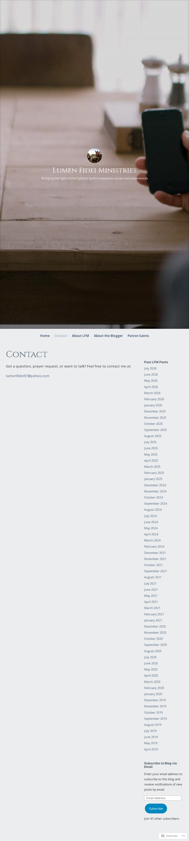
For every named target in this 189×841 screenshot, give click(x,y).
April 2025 (151, 461)
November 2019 (155, 706)
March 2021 (152, 608)
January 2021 (153, 620)
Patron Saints (138, 336)
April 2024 (151, 534)
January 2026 (153, 405)
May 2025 (150, 454)
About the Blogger (108, 336)
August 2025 (152, 436)
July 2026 (150, 368)
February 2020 (154, 688)
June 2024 (151, 522)
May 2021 (150, 596)
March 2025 (152, 467)
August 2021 (152, 577)
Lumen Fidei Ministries (95, 170)
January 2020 (153, 694)
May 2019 (150, 743)
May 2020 (150, 669)
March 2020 (152, 682)
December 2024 (155, 485)
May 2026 (150, 381)
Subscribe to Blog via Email (160, 765)
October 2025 (153, 424)
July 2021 (150, 583)
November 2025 (155, 418)
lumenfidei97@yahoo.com (27, 375)
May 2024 (150, 528)
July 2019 (150, 731)
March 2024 (152, 540)
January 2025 (153, 479)
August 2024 (152, 510)
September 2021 (155, 571)
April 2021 (151, 602)
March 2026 (152, 393)
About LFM (80, 336)
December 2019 (155, 700)
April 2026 (151, 387)
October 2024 (153, 497)
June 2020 (151, 663)
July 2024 (150, 516)
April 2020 (151, 675)
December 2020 (155, 626)
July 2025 (150, 442)
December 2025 (155, 411)
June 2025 (151, 448)
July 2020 (150, 657)
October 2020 (153, 639)
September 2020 (155, 645)
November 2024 (155, 491)
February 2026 (154, 399)
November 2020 (155, 633)
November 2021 (155, 559)
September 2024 (155, 503)
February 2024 (154, 546)
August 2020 (152, 651)
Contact (60, 336)
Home (45, 336)
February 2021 (154, 614)
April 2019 (151, 749)
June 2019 (151, 737)
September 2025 (155, 430)
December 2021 (155, 553)
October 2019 (153, 712)
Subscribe (156, 809)
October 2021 (153, 565)
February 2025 (154, 473)
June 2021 (151, 590)
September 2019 (155, 719)
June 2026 (151, 374)
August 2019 (152, 725)
